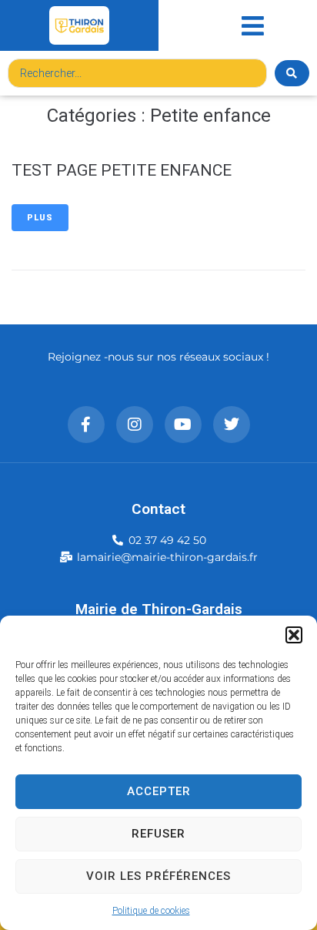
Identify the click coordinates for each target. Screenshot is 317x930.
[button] (294, 635)
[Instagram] (134, 424)
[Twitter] (231, 424)
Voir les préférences (158, 876)
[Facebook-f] (86, 424)
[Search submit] (292, 73)
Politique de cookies (151, 910)
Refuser (158, 834)
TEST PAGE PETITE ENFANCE (122, 170)
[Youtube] (183, 424)
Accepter (159, 791)
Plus (40, 218)
